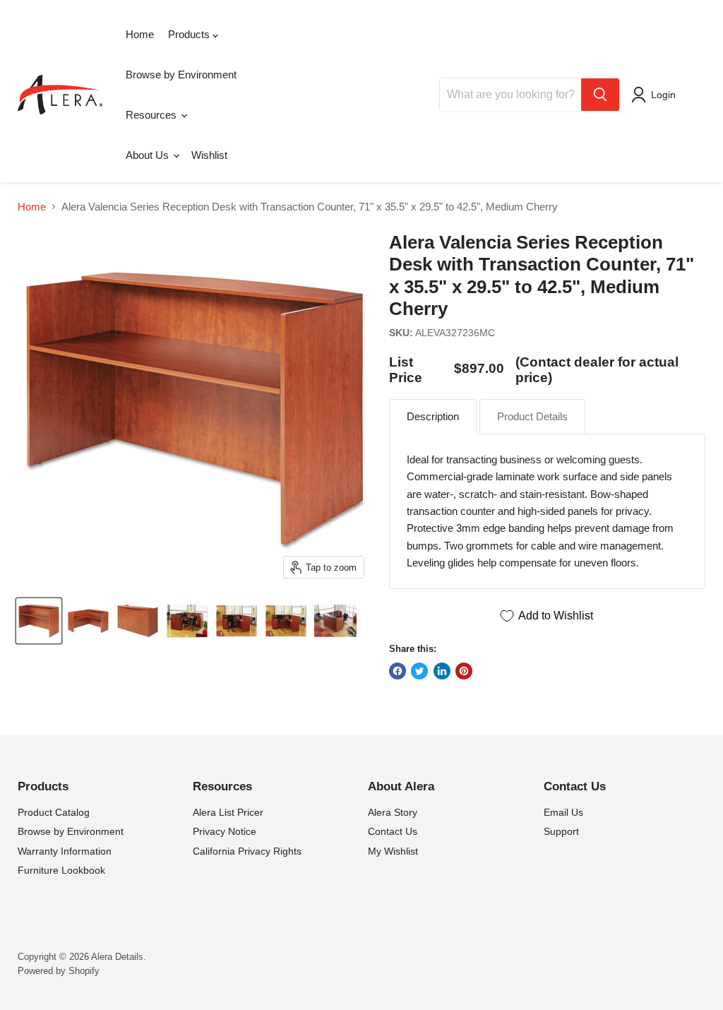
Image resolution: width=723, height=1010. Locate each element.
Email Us (563, 812)
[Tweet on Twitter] (419, 671)
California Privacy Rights (247, 851)
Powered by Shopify (59, 971)
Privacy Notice (224, 831)
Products (190, 34)
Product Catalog (54, 812)
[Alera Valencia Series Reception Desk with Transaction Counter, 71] (38, 620)
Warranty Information (65, 851)
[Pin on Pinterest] (463, 671)
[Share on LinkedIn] (442, 671)
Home (140, 34)
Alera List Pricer (228, 812)
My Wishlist (393, 851)
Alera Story (392, 812)
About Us (149, 155)
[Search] (600, 94)
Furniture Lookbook (61, 870)
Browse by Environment (181, 75)
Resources (152, 115)
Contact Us (392, 831)
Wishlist (209, 155)
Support (561, 831)
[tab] (433, 416)
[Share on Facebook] (397, 671)
